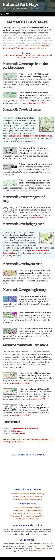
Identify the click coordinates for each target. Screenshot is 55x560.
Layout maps (21, 57)
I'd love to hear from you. (32, 551)
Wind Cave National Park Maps (27, 519)
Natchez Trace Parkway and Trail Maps (27, 496)
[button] (3, 14)
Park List (17, 431)
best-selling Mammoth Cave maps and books (26, 46)
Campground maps (32, 55)
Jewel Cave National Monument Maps (27, 510)
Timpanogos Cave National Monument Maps (27, 516)
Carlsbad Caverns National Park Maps (27, 507)
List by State (19, 433)
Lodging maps (45, 55)
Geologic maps (33, 57)
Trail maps (19, 55)
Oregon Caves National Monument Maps (27, 513)
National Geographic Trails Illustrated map (31, 135)
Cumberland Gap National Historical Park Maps (27, 493)
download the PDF (37, 103)
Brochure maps (8, 55)
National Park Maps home (25, 428)
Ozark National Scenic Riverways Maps (28, 499)
